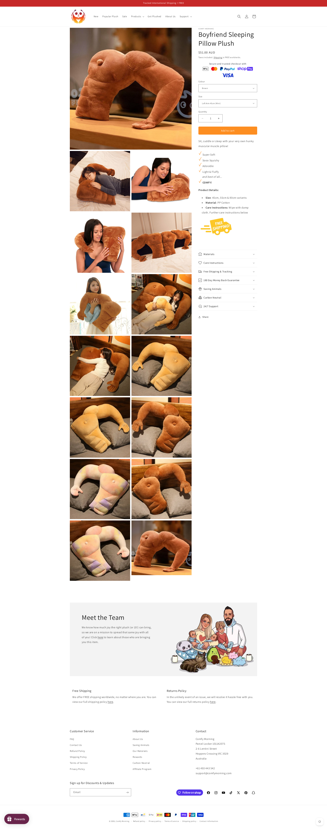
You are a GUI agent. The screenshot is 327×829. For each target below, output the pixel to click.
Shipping (218, 57)
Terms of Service (79, 763)
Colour (201, 81)
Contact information (209, 821)
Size (200, 96)
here (100, 637)
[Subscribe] (127, 792)
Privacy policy (155, 821)
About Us (138, 739)
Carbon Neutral (141, 763)
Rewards (137, 756)
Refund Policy (77, 751)
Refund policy (139, 821)
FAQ (72, 739)
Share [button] (205, 316)
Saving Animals (141, 745)
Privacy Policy (77, 769)
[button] (137, 16)
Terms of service (172, 821)
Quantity (202, 111)
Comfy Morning (122, 821)
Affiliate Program (142, 769)
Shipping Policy (78, 756)
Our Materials (140, 751)
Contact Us (76, 745)
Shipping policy (189, 821)
